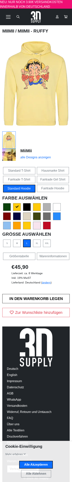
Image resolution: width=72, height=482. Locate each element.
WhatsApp (14, 399)
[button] (66, 16)
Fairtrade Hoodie (52, 188)
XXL (47, 243)
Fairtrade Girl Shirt (52, 179)
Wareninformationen (53, 256)
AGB (10, 393)
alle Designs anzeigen (35, 157)
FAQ (10, 418)
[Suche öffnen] (18, 17)
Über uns (13, 424)
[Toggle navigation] (8, 17)
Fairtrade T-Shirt (19, 179)
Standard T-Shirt (19, 170)
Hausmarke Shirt (52, 170)
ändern (46, 282)
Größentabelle (19, 256)
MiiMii (8, 30)
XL (37, 243)
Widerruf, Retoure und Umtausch (29, 412)
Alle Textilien (15, 430)
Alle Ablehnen (36, 473)
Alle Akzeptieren (36, 464)
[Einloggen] (57, 16)
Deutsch (12, 368)
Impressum (14, 381)
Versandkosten (17, 405)
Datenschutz (15, 387)
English (12, 375)
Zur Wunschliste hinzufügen (38, 312)
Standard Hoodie (19, 188)
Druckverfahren (17, 436)
